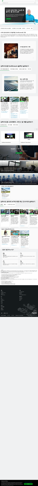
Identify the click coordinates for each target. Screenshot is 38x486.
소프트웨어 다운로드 (3, 302)
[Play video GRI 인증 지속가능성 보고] (33, 212)
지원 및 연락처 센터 (21, 301)
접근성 (1, 310)
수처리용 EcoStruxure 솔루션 (6, 28)
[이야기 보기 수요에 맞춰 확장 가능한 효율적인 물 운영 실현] (8, 19)
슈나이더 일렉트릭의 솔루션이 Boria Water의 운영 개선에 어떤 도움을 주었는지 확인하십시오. (14, 115)
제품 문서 (2, 301)
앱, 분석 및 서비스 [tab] (4, 124)
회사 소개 (2, 308)
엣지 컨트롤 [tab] (10, 124)
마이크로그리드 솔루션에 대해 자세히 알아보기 (23, 111)
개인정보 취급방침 (34, 288)
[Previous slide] (6, 21)
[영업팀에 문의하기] (19, 153)
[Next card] (36, 129)
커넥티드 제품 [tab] (15, 124)
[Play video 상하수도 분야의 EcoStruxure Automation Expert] (24, 212)
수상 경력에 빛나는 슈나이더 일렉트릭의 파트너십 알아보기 (23, 113)
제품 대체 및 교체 (3, 304)
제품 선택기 (2, 303)
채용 (1, 307)
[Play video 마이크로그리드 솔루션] (24, 99)
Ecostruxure (20, 307)
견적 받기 (20, 303)
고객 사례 (28, 28)
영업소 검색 (20, 302)
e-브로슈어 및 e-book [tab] (11, 204)
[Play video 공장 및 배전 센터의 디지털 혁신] (14, 212)
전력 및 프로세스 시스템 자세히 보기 (14, 113)
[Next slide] (12, 21)
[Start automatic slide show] (14, 21)
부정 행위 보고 (2, 309)
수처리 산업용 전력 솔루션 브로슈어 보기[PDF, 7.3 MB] (14, 117)
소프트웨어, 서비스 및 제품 (16, 28)
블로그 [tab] (5, 204)
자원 (31, 28)
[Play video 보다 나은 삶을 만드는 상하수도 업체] (5, 212)
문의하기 (23, 28)
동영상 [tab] (2, 204)
